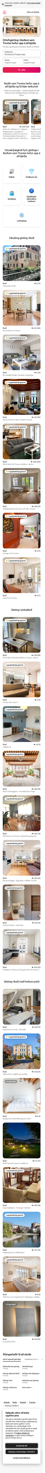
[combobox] (22, 54)
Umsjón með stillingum (21, 1458)
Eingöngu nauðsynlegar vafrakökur (21, 1452)
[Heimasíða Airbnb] (4, 12)
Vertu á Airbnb (33, 12)
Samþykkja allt (21, 1446)
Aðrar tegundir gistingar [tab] (12, 1359)
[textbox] (12, 62)
